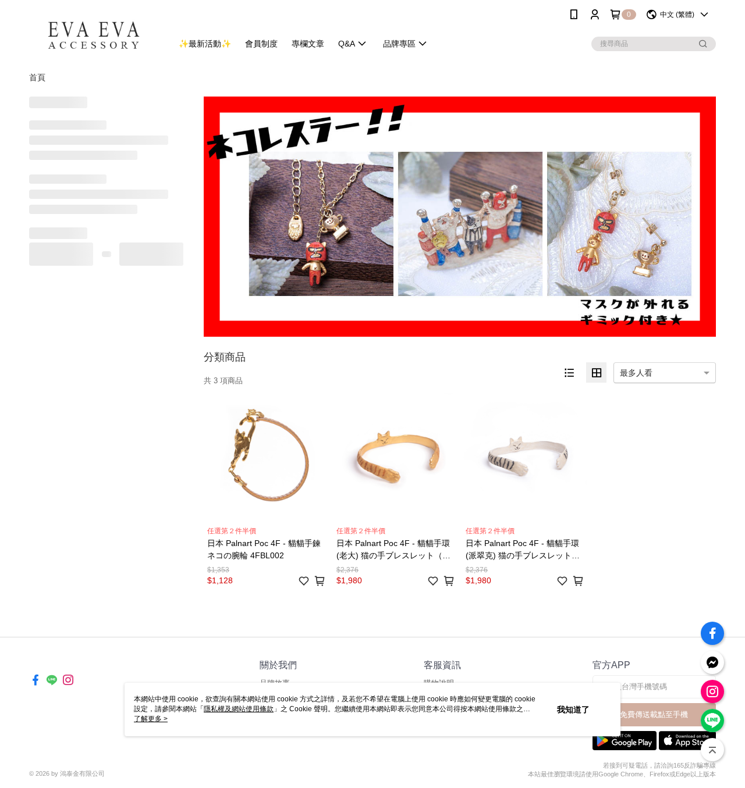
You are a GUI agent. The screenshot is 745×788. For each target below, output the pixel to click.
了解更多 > (151, 719)
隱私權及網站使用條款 (239, 709)
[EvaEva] (93, 30)
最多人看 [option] (636, 372)
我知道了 (573, 709)
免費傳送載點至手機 (654, 714)
